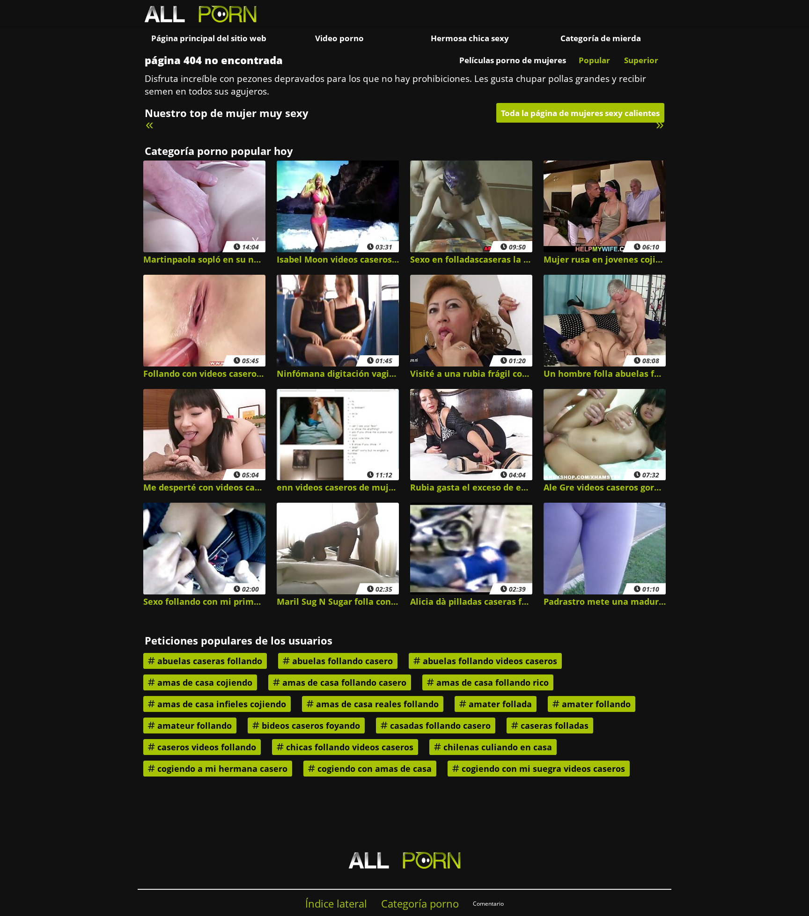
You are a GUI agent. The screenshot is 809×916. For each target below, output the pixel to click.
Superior (641, 60)
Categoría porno (420, 903)
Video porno (339, 38)
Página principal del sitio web (208, 38)
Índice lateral (336, 903)
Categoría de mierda (600, 38)
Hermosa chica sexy (470, 38)
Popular (594, 60)
